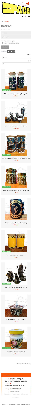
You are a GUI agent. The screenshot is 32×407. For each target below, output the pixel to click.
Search (7, 21)
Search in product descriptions (11, 43)
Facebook (8, 394)
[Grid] (8, 51)
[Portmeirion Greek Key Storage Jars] (16, 241)
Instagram (16, 394)
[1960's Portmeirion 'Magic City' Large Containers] (16, 144)
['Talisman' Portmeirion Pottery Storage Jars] (16, 80)
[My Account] (22, 16)
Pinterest (24, 394)
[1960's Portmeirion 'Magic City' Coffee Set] (16, 112)
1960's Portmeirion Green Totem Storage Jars (16, 190)
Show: (29, 61)
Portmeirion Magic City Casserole (16, 319)
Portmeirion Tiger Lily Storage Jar (16, 352)
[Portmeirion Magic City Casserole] (16, 306)
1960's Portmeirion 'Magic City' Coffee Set (16, 126)
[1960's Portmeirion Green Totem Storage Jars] (16, 177)
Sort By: (29, 54)
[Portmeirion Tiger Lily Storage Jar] (16, 338)
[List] (11, 51)
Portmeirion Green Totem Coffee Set (16, 287)
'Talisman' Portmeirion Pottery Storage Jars (16, 94)
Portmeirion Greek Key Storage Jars (16, 255)
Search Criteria (5, 30)
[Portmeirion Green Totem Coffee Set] (16, 273)
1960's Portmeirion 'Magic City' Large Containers (16, 158)
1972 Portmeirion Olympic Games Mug (16, 223)
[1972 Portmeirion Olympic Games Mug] (16, 209)
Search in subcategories (9, 41)
